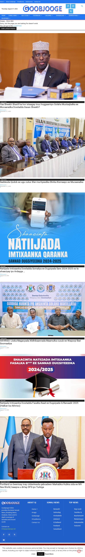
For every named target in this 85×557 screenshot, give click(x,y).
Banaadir (3, 266)
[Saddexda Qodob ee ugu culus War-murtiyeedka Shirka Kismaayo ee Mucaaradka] (42, 147)
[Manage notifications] (79, 551)
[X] (71, 11)
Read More (49, 554)
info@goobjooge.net (9, 529)
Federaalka (4, 102)
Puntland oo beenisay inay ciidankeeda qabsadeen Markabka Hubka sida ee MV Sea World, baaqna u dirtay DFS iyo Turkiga (41, 485)
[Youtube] (4, 540)
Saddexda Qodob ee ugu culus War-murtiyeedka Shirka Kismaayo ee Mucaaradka (41, 182)
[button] (82, 6)
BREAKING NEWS (5, 482)
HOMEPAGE (17, 26)
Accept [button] (40, 554)
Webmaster (3, 110)
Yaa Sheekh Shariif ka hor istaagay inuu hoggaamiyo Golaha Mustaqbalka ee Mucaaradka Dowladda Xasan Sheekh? (39, 105)
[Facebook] (68, 6)
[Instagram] (73, 6)
